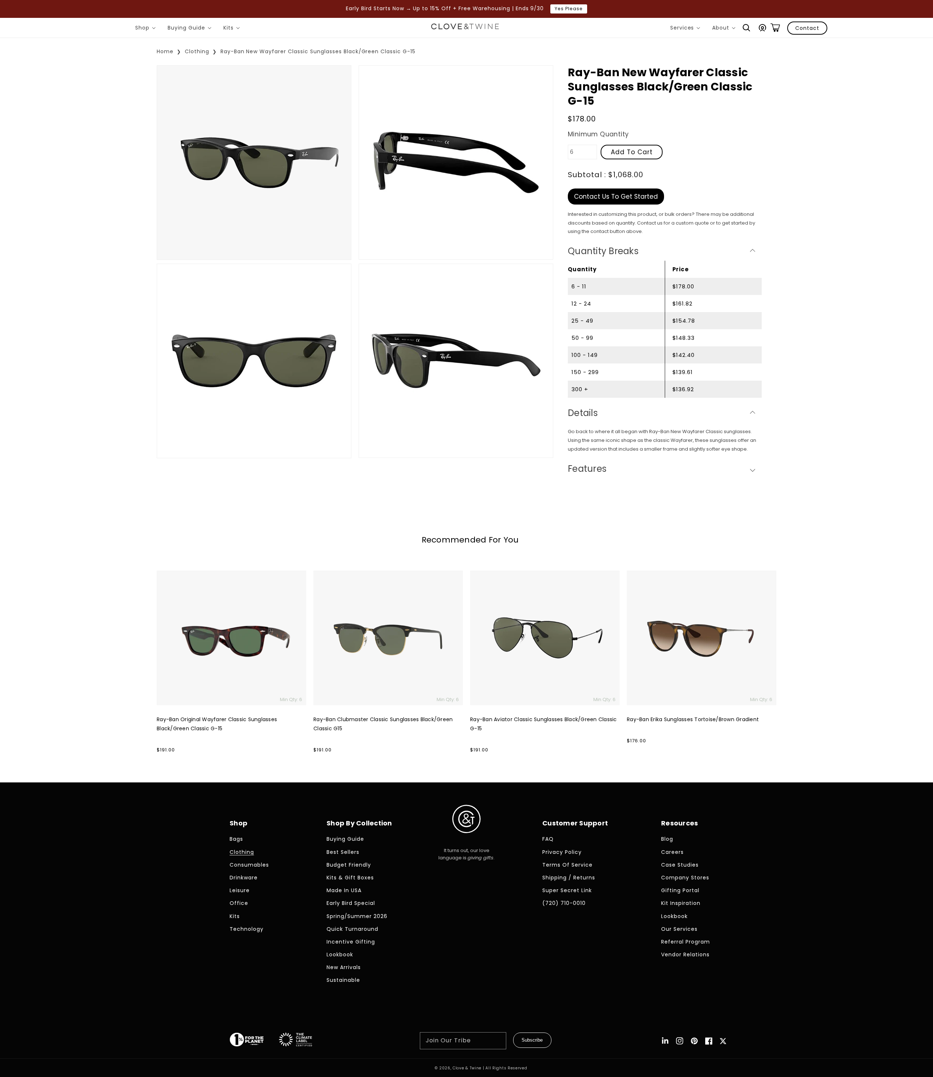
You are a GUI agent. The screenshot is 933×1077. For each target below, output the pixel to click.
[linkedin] (665, 1041)
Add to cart (632, 151)
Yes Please (569, 8)
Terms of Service (567, 864)
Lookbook (340, 954)
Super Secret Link (567, 890)
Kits (233, 29)
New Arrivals (344, 967)
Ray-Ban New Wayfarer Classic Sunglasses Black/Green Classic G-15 (317, 51)
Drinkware (244, 877)
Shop (147, 29)
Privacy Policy (562, 852)
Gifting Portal (680, 890)
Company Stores (685, 877)
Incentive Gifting (351, 941)
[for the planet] (254, 1041)
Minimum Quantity (598, 134)
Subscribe (532, 1040)
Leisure (240, 890)
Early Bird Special (351, 903)
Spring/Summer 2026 (357, 916)
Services (686, 29)
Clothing (197, 51)
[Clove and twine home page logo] (466, 839)
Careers (672, 852)
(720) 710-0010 (564, 903)
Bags (236, 839)
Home (165, 51)
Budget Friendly (349, 864)
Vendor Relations (685, 954)
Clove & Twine (467, 1068)
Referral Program (685, 941)
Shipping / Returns (568, 877)
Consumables (249, 864)
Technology (246, 929)
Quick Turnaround (352, 929)
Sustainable (343, 980)
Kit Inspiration (680, 903)
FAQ (548, 839)
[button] (746, 28)
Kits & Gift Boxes (350, 877)
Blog (667, 839)
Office (239, 903)
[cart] (775, 28)
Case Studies (680, 864)
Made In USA (344, 890)
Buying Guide (190, 29)
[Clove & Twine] (465, 28)
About (725, 29)
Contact (807, 28)
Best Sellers (343, 852)
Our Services (679, 929)
